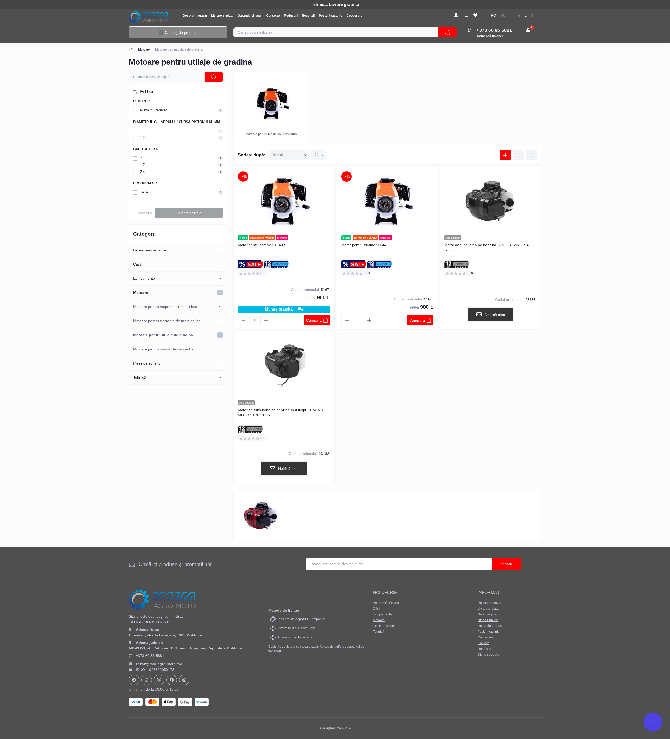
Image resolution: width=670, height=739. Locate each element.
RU (503, 16)
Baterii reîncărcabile (149, 250)
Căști (137, 264)
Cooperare (354, 16)
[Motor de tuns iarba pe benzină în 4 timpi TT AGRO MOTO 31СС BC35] (284, 366)
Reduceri (291, 16)
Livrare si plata (222, 16)
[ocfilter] (214, 77)
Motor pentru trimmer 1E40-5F (263, 245)
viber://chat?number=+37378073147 (159, 680)
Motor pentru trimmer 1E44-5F (366, 245)
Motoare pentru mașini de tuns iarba (163, 349)
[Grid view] (505, 155)
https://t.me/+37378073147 (134, 680)
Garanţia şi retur (250, 16)
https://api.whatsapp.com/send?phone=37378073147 (146, 680)
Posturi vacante (330, 16)
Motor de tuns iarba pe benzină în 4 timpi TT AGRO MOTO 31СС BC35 (280, 412)
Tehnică (139, 377)
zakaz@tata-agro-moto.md (159, 664)
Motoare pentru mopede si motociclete (165, 307)
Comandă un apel (490, 36)
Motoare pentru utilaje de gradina (163, 335)
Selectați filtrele (189, 213)
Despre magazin (195, 16)
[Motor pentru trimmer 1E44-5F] (387, 201)
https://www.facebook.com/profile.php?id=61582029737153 (171, 680)
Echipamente (144, 278)
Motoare (144, 49)
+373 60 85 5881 (150, 656)
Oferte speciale (488, 655)
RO (493, 16)
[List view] (518, 155)
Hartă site (484, 649)
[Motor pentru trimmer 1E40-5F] (284, 201)
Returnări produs (490, 626)
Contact (483, 643)
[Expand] (220, 250)
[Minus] (243, 320)
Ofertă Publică (488, 620)
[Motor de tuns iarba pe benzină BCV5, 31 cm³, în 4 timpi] (490, 201)
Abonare (507, 564)
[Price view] (531, 155)
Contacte (273, 16)
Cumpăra (314, 320)
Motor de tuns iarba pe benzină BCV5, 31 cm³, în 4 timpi (486, 247)
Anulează (144, 213)
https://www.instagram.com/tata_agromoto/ (184, 680)
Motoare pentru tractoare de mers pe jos (166, 321)
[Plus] (266, 320)
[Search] (447, 32)
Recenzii (308, 16)
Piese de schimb (146, 363)
